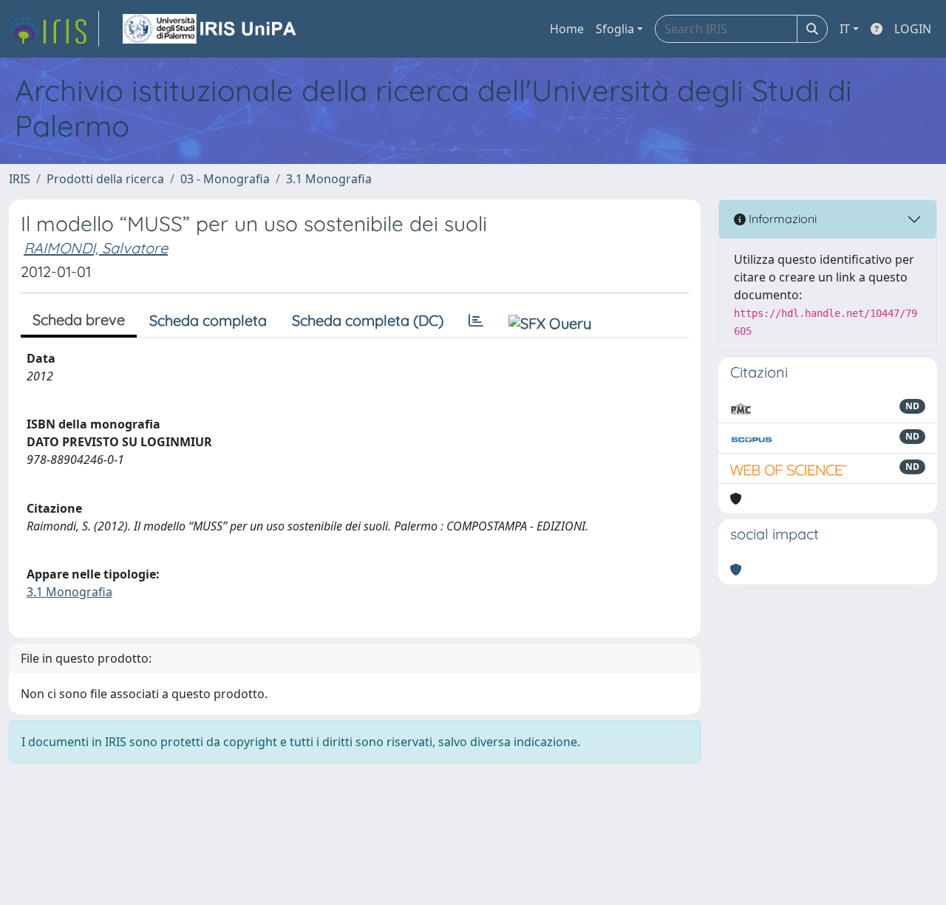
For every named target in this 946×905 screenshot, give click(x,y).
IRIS (19, 179)
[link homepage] (54, 29)
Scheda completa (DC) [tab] (367, 320)
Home (567, 29)
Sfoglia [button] (615, 29)
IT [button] (845, 29)
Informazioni (781, 218)
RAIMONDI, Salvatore (96, 248)
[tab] (476, 320)
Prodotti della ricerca (105, 179)
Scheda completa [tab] (208, 320)
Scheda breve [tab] (79, 319)
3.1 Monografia (329, 179)
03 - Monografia (225, 179)
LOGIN (912, 29)
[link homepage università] (210, 29)
